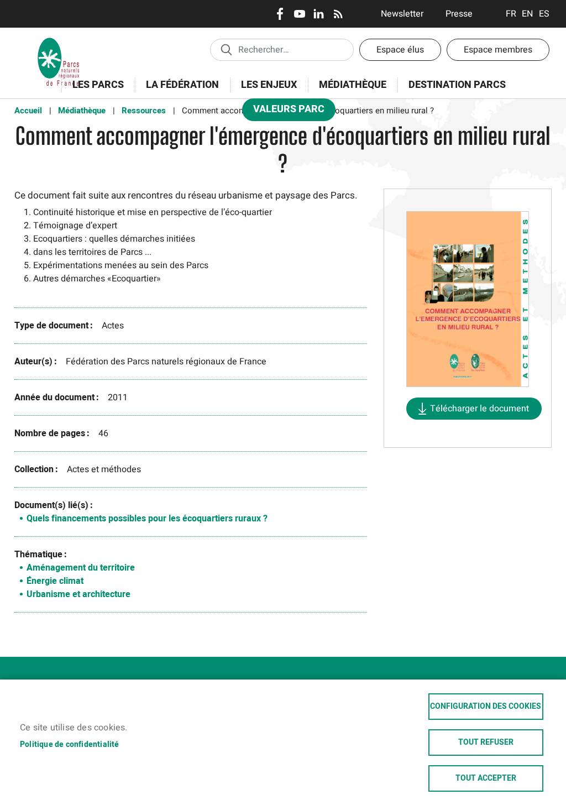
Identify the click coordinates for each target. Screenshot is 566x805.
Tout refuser (485, 742)
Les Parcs (92, 91)
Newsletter (402, 13)
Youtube (299, 14)
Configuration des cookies (485, 706)
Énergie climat (55, 581)
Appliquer (226, 49)
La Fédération (177, 91)
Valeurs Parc (283, 111)
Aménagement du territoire (81, 567)
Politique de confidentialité (69, 744)
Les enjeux (263, 91)
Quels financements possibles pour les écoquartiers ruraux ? (147, 518)
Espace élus (400, 49)
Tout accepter (485, 778)
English (527, 13)
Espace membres (498, 49)
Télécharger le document (479, 408)
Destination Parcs (457, 85)
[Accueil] (58, 41)
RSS (338, 14)
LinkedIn (318, 14)
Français (511, 13)
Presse (459, 13)
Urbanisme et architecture (78, 594)
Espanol (544, 13)
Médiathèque (352, 85)
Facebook (280, 14)
